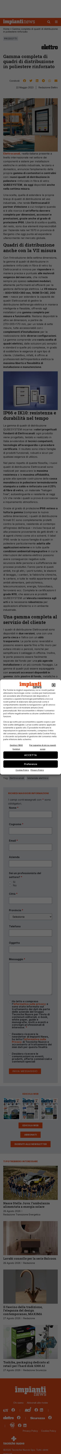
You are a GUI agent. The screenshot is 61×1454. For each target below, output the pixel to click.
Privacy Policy (37, 770)
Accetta (30, 755)
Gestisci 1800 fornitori (16, 747)
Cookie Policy (22, 770)
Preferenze (30, 763)
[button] (53, 685)
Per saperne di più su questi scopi (42, 747)
